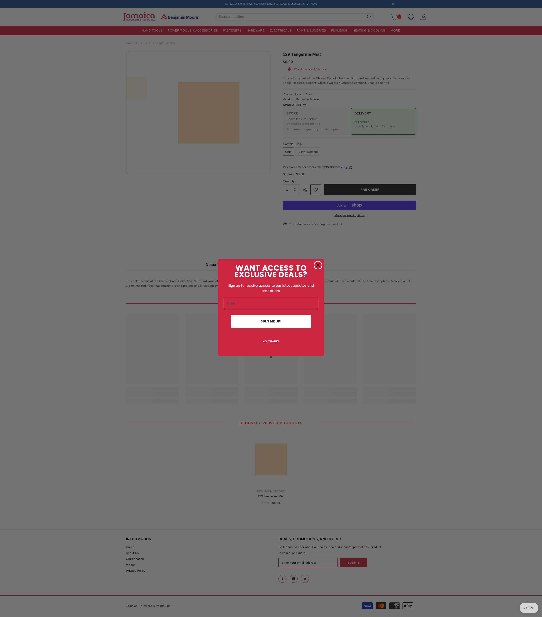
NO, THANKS (271, 341)
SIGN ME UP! (271, 321)
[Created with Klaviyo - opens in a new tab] (271, 357)
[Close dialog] (318, 265)
